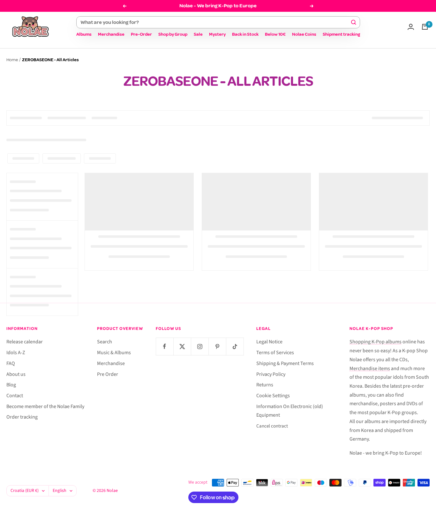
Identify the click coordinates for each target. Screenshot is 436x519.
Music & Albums (114, 352)
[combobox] (215, 22)
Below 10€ (275, 34)
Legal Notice (269, 341)
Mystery (217, 34)
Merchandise (111, 34)
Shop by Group (172, 34)
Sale (198, 34)
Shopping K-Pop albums (376, 341)
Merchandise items (370, 368)
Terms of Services (275, 352)
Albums (84, 34)
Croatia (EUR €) (25, 490)
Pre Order (107, 374)
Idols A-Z (15, 352)
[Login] (411, 27)
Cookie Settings (273, 395)
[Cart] (425, 27)
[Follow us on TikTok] (235, 346)
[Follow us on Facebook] (164, 346)
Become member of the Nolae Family (45, 406)
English (59, 490)
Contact (14, 395)
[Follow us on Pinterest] (217, 346)
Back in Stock (245, 34)
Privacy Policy (270, 374)
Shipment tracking (341, 34)
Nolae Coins (304, 34)
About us (16, 374)
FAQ (10, 363)
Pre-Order (141, 34)
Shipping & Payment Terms (285, 363)
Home (12, 59)
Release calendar (24, 341)
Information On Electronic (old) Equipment (289, 411)
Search (104, 341)
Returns (264, 384)
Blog (11, 384)
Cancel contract (272, 426)
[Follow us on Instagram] (199, 346)
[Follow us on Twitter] (182, 346)
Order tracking (22, 416)
